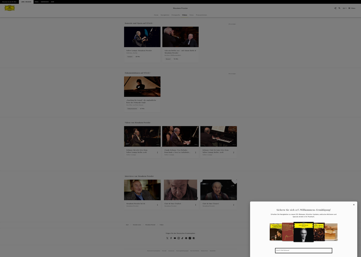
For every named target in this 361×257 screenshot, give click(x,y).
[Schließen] (354, 205)
